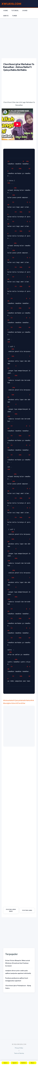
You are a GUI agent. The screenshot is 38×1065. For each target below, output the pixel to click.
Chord (24, 10)
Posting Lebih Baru (11, 910)
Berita (5, 15)
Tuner (14, 15)
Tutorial (15, 10)
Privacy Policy (19, 1048)
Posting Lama (27, 910)
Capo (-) (5, 1062)
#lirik (32, 700)
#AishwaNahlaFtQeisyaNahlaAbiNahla (16, 700)
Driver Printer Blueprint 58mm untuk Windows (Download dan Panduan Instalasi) (17, 963)
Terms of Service (19, 1053)
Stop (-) (32, 1062)
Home (5, 10)
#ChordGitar (21, 703)
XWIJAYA (11, 3)
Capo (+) (14, 1062)
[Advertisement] (19, 38)
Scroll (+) (23, 1062)
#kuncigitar (7, 703)
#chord (13, 703)
